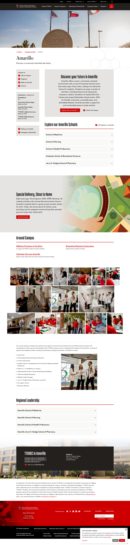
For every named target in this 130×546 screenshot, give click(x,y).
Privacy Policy (46, 533)
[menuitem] (61, 1)
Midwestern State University (56, 528)
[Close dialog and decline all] (126, 529)
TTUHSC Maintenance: (26, 117)
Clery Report (98, 511)
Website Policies (47, 535)
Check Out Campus (92, 110)
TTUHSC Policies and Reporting (79, 533)
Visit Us (23, 86)
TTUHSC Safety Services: (27, 112)
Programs (24, 79)
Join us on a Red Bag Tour (36, 464)
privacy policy (107, 537)
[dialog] (104, 536)
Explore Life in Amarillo (69, 110)
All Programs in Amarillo (106, 125)
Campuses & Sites (30, 52)
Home (20, 52)
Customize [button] (84, 540)
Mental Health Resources (76, 535)
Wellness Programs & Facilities (29, 246)
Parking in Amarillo (27, 129)
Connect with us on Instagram (35, 459)
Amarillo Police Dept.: (25, 107)
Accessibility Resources (61, 535)
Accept (122, 540)
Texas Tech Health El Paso (73, 528)
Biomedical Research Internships (80, 246)
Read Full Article (23, 217)
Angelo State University (40, 528)
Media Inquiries (110, 511)
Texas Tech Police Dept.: (26, 102)
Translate (111, 519)
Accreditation (87, 511)
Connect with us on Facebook (34, 458)
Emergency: (22, 97)
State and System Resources (61, 533)
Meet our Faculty (26, 82)
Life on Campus (26, 75)
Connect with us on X (32, 461)
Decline (115, 540)
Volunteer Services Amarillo (28, 254)
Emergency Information (28, 132)
